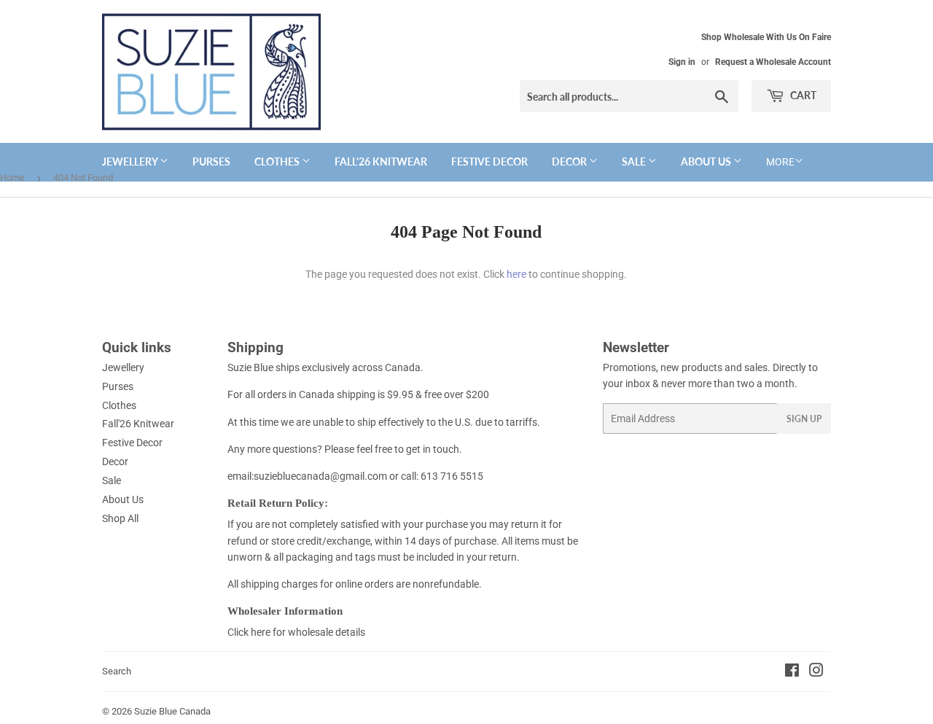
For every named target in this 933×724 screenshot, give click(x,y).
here (516, 274)
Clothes (278, 161)
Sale (635, 161)
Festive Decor (489, 161)
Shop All (120, 518)
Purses (211, 161)
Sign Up (803, 418)
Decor (570, 161)
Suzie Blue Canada (172, 711)
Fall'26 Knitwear (381, 161)
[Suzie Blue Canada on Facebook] (792, 672)
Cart (802, 95)
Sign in (681, 62)
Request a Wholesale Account (773, 62)
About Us (707, 161)
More (780, 162)
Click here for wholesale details (296, 632)
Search (116, 671)
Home (12, 177)
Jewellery (131, 161)
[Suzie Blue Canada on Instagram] (816, 672)
